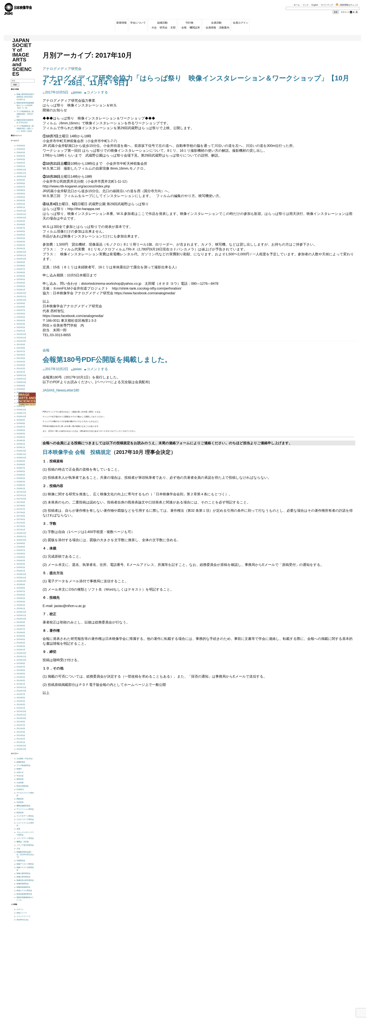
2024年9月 (21, 221)
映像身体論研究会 (23, 887)
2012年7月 (21, 694)
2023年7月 (21, 269)
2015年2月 (21, 605)
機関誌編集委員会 (23, 806)
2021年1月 (21, 372)
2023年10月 (21, 259)
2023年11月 (21, 255)
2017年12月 (21, 492)
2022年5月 (21, 317)
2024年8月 (21, 225)
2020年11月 (21, 379)
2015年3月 (21, 602)
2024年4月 (21, 238)
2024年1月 (21, 249)
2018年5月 (21, 475)
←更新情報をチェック (348, 5)
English (315, 5)
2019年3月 (21, 441)
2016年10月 (21, 540)
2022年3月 (21, 324)
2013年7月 (21, 667)
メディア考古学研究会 (25, 845)
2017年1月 (21, 530)
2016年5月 (21, 557)
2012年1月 (21, 708)
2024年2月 (21, 245)
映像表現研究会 (23, 884)
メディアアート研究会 (25, 838)
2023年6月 (21, 273)
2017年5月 (21, 516)
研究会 (163, 27)
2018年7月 (21, 468)
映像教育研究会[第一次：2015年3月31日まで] (25, 854)
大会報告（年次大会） (25, 759)
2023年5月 (21, 276)
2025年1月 (21, 207)
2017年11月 (21, 495)
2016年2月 (21, 567)
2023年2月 (21, 286)
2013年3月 (21, 681)
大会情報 (20, 783)
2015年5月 (21, 595)
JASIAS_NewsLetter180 (61, 390)
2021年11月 (21, 338)
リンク (306, 5)
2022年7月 (21, 310)
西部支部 (20, 813)
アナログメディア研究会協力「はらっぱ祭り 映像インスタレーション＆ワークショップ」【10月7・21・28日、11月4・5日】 (196, 80)
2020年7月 (21, 393)
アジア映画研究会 (23, 765)
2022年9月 (21, 303)
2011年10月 (21, 718)
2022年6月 (21, 314)
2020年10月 (21, 382)
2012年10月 (21, 691)
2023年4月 (21, 279)
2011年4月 (21, 732)
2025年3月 (21, 201)
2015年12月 (21, 574)
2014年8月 (21, 626)
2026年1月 (21, 166)
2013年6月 (21, 670)
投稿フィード (22, 913)
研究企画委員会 (23, 786)
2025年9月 (21, 180)
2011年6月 (21, 729)
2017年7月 (21, 509)
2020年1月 (21, 406)
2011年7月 (21, 725)
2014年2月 (21, 646)
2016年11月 (21, 537)
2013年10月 (21, 660)
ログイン (20, 909)
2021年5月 (21, 358)
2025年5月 (21, 194)
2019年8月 (21, 423)
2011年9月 (21, 722)
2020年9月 (21, 386)
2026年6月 (21, 149)
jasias (77, 92)
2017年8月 (21, 506)
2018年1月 (21, 489)
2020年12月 (21, 375)
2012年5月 (21, 698)
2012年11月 (21, 687)
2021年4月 (21, 362)
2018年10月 (21, 458)
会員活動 (216, 22)
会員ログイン (240, 22)
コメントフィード (23, 916)
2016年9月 (21, 543)
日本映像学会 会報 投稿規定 (77, 452)
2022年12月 (21, 293)
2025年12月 (21, 170)
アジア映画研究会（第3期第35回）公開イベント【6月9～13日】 (25, 128)
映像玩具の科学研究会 (25, 880)
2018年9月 (21, 461)
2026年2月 (21, 163)
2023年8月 (21, 266)
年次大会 (20, 776)
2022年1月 (21, 331)
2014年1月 (21, 650)
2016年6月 (21, 554)
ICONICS (20, 789)
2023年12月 (21, 252)
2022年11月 (21, 297)
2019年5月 (21, 434)
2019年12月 (21, 410)
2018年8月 (21, 465)
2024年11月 (21, 214)
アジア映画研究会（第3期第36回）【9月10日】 (25, 114)
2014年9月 (21, 622)
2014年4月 (21, 639)
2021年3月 (21, 365)
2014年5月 (21, 636)
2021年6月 (21, 355)
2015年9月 (21, 585)
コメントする (97, 92)
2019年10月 (21, 417)
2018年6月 (21, 471)
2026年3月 (21, 159)
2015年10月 (21, 581)
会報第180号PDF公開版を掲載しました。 (107, 359)
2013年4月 (21, 677)
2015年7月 (21, 591)
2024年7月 (21, 228)
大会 (154, 27)
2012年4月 (21, 701)
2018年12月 (21, 451)
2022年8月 (21, 307)
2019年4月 (21, 437)
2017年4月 (21, 519)
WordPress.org (22, 920)
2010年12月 (21, 746)
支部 (173, 27)
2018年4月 (21, 478)
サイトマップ (327, 5)
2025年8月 (21, 183)
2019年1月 (21, 447)
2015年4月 (21, 598)
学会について (138, 22)
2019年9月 (21, 420)
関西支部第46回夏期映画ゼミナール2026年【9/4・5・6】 (25, 105)
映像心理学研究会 (23, 877)
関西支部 (20, 799)
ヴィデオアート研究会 (25, 816)
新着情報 (121, 22)
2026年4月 (21, 156)
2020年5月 (21, 396)
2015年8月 (21, 588)
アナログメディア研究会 (62, 69)
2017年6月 (21, 513)
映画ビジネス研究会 (24, 891)
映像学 (19, 769)
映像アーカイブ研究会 (25, 864)
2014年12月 (21, 612)
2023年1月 (21, 290)
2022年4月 (21, 321)
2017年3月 (21, 523)
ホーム (297, 5)
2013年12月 (21, 653)
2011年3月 (21, 735)
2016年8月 (21, 547)
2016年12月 (21, 533)
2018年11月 (21, 454)
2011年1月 (21, 742)
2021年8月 (21, 348)
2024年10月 (21, 218)
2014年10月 (21, 619)
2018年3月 (21, 482)
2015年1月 (21, 609)
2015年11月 (21, 578)
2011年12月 (21, 711)
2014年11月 (21, 615)
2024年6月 (21, 231)
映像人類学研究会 (23, 873)
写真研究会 (21, 861)
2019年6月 (21, 430)
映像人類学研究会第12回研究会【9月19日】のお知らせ (25, 96)
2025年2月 (21, 204)
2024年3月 (21, 242)
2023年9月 (21, 262)
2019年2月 (21, 444)
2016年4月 (21, 561)
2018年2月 (21, 485)
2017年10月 (21, 499)
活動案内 (224, 27)
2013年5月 (21, 674)
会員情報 (211, 27)
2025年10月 (21, 177)
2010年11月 (21, 749)
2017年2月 (21, 526)
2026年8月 (21, 146)
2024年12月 (21, 211)
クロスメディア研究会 (25, 819)
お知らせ (20, 772)
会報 (184, 27)
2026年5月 (21, 153)
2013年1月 (21, 684)
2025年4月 (21, 197)
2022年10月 (21, 300)
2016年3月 (21, 564)
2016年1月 (21, 571)
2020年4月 (21, 399)
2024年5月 (21, 235)
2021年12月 (21, 334)
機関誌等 (195, 27)
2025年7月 (21, 187)
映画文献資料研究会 (24, 894)
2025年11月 (21, 173)
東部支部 (20, 779)
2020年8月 (21, 389)
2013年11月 (21, 657)
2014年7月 (21, 629)
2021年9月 (21, 345)
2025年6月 (21, 190)
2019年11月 (21, 413)
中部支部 (20, 802)
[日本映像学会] (18, 14)
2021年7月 (21, 351)
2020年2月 (21, 403)
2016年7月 (21, 550)
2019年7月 (21, 427)
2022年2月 (21, 327)
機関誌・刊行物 (23, 842)
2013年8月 (21, 663)
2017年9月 (21, 502)
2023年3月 (21, 283)
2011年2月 (21, 739)
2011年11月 (21, 715)
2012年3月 (21, 705)
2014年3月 (21, 643)
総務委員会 (21, 762)
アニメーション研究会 (25, 809)
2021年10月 (21, 341)
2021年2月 (21, 369)
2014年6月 (21, 633)
